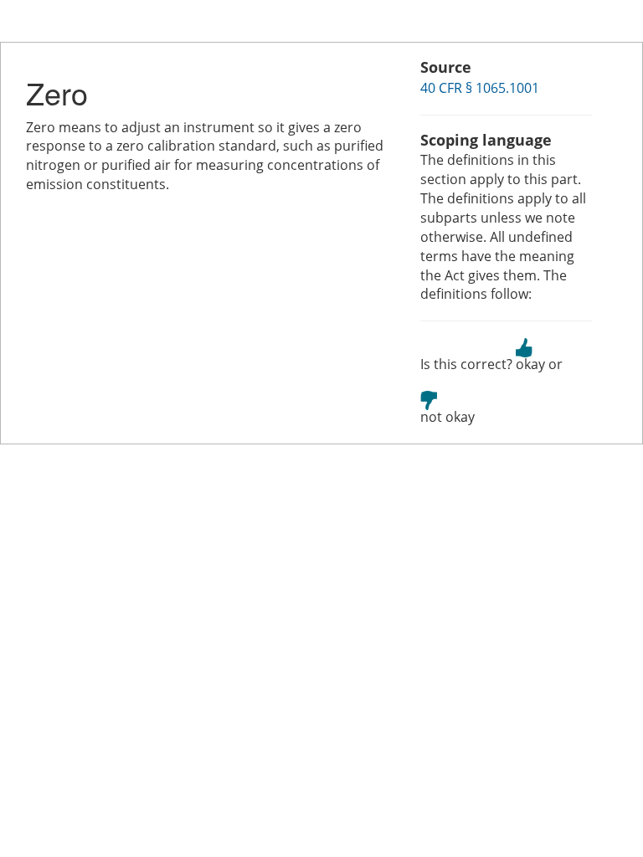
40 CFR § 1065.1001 (479, 88)
